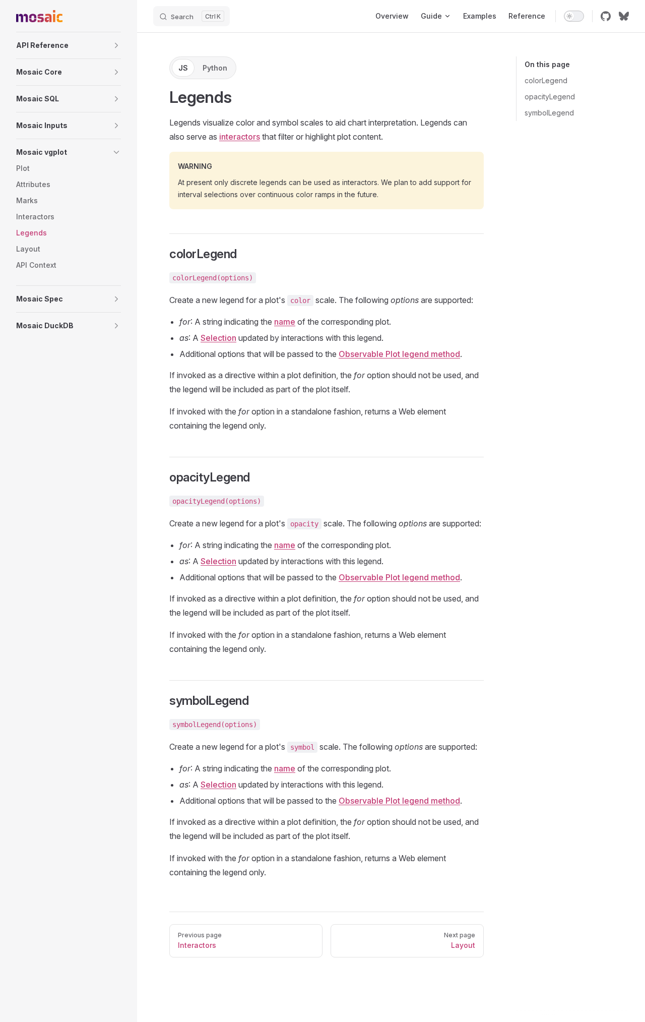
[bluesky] (624, 16)
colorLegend (546, 80)
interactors (239, 137)
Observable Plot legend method (399, 354)
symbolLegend (549, 112)
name (284, 322)
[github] (606, 16)
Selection (218, 338)
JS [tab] (183, 68)
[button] (68, 45)
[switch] (574, 16)
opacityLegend (550, 96)
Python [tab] (215, 68)
